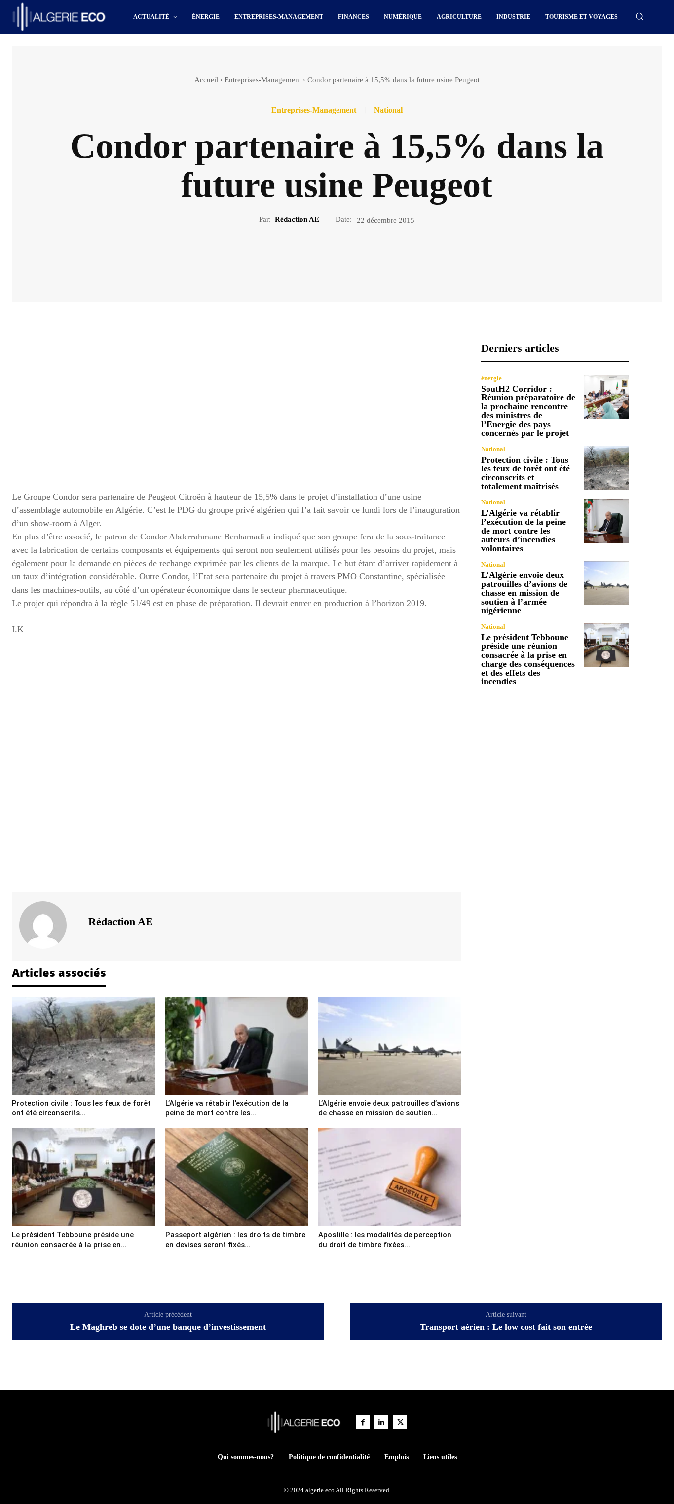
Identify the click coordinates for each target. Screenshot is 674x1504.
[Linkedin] (381, 1422)
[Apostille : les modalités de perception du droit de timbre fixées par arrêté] (389, 1177)
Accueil (206, 80)
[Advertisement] (236, 411)
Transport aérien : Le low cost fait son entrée (506, 1327)
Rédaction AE (297, 219)
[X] (326, 259)
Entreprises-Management (263, 80)
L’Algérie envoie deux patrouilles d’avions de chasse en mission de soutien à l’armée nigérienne (524, 592)
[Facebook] (303, 259)
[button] (639, 16)
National (388, 110)
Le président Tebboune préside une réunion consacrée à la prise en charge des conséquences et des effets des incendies (528, 659)
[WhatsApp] (371, 259)
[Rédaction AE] (48, 925)
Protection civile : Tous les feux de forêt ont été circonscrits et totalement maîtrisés (525, 473)
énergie (491, 378)
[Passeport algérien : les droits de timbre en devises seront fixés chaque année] (236, 1177)
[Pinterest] (348, 259)
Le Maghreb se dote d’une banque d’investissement (168, 1327)
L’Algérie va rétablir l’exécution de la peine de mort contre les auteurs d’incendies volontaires (523, 530)
